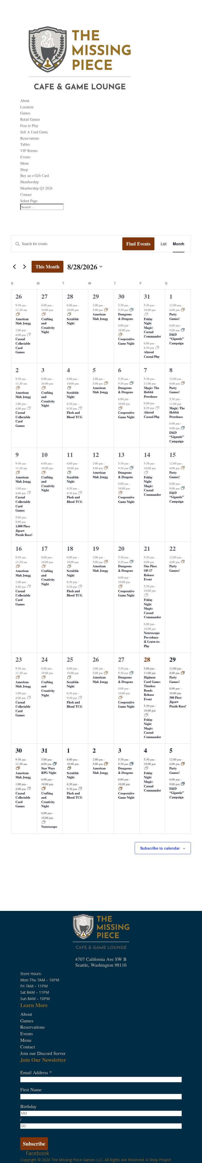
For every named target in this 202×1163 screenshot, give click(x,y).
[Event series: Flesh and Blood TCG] (80, 408)
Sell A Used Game (34, 131)
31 (147, 296)
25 (70, 659)
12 (96, 454)
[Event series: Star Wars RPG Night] (55, 764)
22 (172, 548)
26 (19, 296)
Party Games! (174, 316)
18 (70, 548)
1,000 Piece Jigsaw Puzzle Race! (24, 530)
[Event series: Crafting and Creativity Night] (44, 315)
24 (44, 659)
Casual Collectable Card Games (23, 345)
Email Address (36, 1072)
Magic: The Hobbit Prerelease (151, 392)
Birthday (28, 1106)
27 (44, 296)
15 (172, 454)
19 (96, 548)
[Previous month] (14, 266)
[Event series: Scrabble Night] (69, 315)
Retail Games (30, 119)
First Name (31, 1089)
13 (121, 454)
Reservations (29, 138)
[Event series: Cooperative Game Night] (120, 335)
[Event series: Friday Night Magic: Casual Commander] (146, 315)
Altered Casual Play (152, 354)
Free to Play (29, 125)
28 (70, 296)
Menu (24, 163)
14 (147, 454)
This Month (47, 266)
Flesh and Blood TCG (74, 414)
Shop (153, 1159)
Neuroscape (49, 826)
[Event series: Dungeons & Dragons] (131, 310)
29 (96, 296)
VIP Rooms (29, 150)
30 (121, 296)
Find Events (138, 243)
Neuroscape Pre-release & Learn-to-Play (152, 639)
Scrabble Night (73, 321)
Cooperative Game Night (126, 341)
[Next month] (24, 266)
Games (25, 112)
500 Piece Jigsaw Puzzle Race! (177, 701)
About (24, 100)
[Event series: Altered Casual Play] (157, 348)
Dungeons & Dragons (125, 316)
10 (44, 454)
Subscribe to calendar (160, 848)
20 (121, 548)
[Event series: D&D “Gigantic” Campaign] (183, 330)
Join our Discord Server (42, 1053)
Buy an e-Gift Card (34, 175)
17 (44, 548)
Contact (26, 194)
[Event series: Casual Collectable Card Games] (29, 335)
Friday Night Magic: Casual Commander (152, 328)
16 (19, 548)
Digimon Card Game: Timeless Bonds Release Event (152, 688)
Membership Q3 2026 (36, 188)
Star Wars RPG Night (48, 770)
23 (19, 659)
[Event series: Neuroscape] (44, 822)
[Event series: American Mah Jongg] (18, 315)
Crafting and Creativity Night (48, 325)
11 (70, 454)
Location (26, 106)
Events (25, 156)
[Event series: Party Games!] (183, 310)
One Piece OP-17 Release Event (150, 573)
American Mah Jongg (23, 321)
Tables (25, 144)
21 (147, 548)
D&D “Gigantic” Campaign (176, 338)
